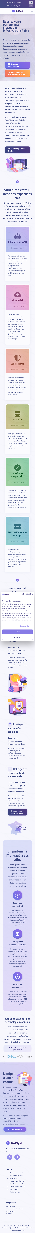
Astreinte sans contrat (17, 1186)
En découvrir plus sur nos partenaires (17, 1048)
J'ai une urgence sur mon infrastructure (15, 73)
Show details (24, 626)
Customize (16, 637)
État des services (15, 1184)
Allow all (17, 632)
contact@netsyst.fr (14, 6)
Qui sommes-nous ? (16, 1173)
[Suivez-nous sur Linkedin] (17, 1157)
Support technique (16, 1181)
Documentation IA (18, 1230)
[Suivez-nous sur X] (9, 1157)
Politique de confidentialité (24, 1228)
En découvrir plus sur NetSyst (16, 150)
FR (31, 2)
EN (31, 5)
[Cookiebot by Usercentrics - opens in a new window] (25, 594)
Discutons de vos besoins (13, 65)
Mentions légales (7, 1228)
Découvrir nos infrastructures (17, 812)
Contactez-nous (15, 1192)
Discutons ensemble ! (15, 1129)
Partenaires (13, 1178)
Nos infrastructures (16, 1175)
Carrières (13, 1189)
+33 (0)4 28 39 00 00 (14, 2)
